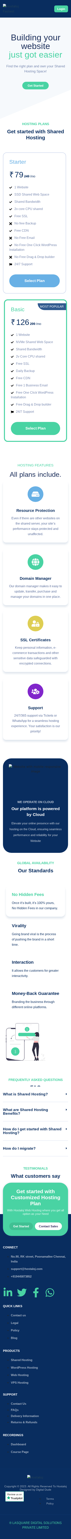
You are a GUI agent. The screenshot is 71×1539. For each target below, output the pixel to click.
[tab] (35, 901)
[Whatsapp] (50, 1292)
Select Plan (34, 281)
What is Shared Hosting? (25, 1094)
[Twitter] (22, 1292)
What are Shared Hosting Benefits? (25, 1112)
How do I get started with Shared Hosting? (32, 1131)
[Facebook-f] (36, 1292)
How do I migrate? (19, 1148)
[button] (35, 1094)
